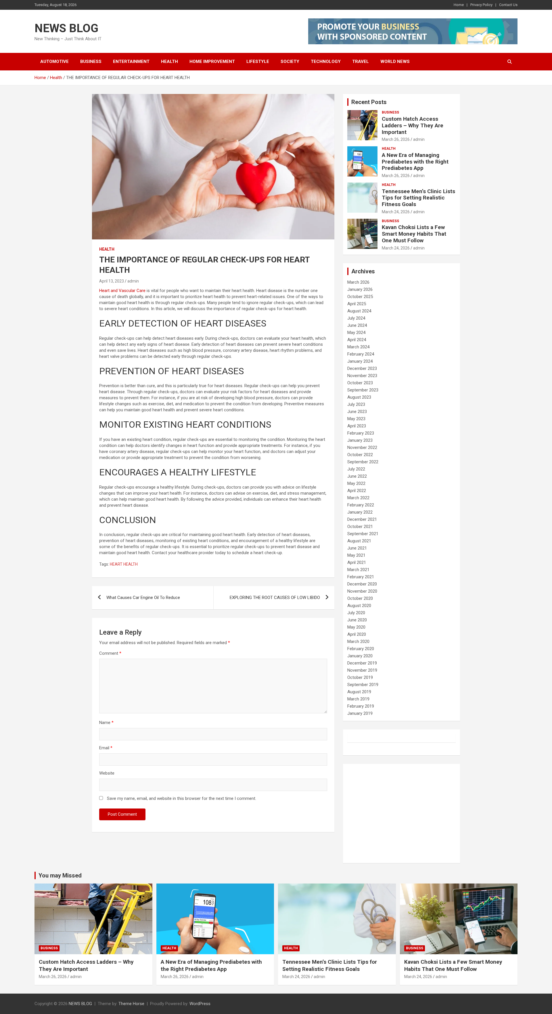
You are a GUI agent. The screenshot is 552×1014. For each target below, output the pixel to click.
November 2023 (362, 375)
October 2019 (360, 677)
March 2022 (358, 497)
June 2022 (357, 476)
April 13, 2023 (111, 281)
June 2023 (357, 411)
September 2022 (362, 461)
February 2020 (360, 648)
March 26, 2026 (396, 139)
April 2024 (356, 339)
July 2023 (356, 404)
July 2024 (356, 318)
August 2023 (359, 397)
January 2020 (360, 655)
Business (90, 61)
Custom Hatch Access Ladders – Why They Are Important (412, 125)
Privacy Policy (481, 5)
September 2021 (362, 533)
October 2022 (360, 454)
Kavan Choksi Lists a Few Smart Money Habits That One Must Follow (414, 234)
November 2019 (362, 670)
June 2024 (357, 325)
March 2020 (358, 641)
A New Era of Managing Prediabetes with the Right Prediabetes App (415, 162)
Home (459, 5)
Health (169, 61)
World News (395, 61)
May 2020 (356, 627)
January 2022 (360, 512)
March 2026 (358, 282)
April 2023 (356, 426)
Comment (110, 653)
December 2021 (362, 519)
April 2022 (356, 490)
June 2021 (357, 548)
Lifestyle (257, 61)
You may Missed (60, 875)
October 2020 (360, 598)
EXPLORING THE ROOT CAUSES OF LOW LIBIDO (275, 597)
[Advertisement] (401, 813)
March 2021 (358, 569)
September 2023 (362, 390)
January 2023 (360, 440)
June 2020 (357, 620)
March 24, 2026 (396, 212)
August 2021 (359, 541)
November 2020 (362, 591)
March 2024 (358, 346)
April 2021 (356, 562)
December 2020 (362, 584)
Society (290, 61)
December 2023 (362, 368)
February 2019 (360, 706)
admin (133, 281)
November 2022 (362, 447)
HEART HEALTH (124, 564)
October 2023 (360, 382)
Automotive (54, 61)
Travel (360, 61)
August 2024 (359, 311)
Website (106, 773)
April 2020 (356, 634)
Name (106, 722)
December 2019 (362, 663)
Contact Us (508, 5)
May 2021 (356, 555)
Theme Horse (131, 1003)
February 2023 (360, 433)
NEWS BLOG (66, 28)
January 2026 (360, 289)
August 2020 (359, 605)
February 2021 (360, 576)
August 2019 (359, 691)
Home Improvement (212, 61)
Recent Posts (369, 102)
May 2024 (356, 332)
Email (105, 747)
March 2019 (358, 699)
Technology (326, 61)
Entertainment (131, 61)
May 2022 (356, 483)
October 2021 (360, 526)
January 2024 (360, 361)
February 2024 (360, 354)
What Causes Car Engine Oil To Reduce (143, 597)
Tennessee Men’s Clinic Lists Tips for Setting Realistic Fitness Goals (418, 198)
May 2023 (356, 418)
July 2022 (356, 469)
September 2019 (362, 684)
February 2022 (360, 505)
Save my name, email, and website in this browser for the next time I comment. (181, 798)
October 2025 (360, 296)
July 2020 (356, 612)
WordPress (199, 1003)
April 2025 (356, 303)
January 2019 (360, 713)
